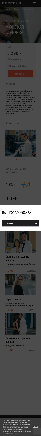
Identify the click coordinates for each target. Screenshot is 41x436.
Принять (35, 427)
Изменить (10, 223)
